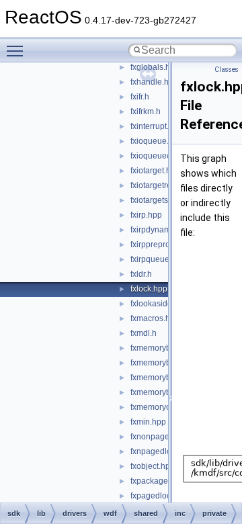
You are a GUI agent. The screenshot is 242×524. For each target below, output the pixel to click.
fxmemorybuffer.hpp (166, 348)
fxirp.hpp (146, 215)
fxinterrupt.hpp (156, 126)
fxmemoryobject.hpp (167, 407)
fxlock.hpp (148, 289)
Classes (226, 69)
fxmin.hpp (148, 422)
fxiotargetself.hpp (161, 200)
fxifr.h (139, 96)
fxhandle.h (149, 82)
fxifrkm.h (145, 111)
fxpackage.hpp (157, 481)
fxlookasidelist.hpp (164, 303)
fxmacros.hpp (154, 318)
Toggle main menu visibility (17, 50)
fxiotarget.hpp (155, 170)
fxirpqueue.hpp (158, 259)
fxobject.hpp (152, 466)
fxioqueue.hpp (156, 141)
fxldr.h (141, 274)
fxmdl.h (143, 333)
